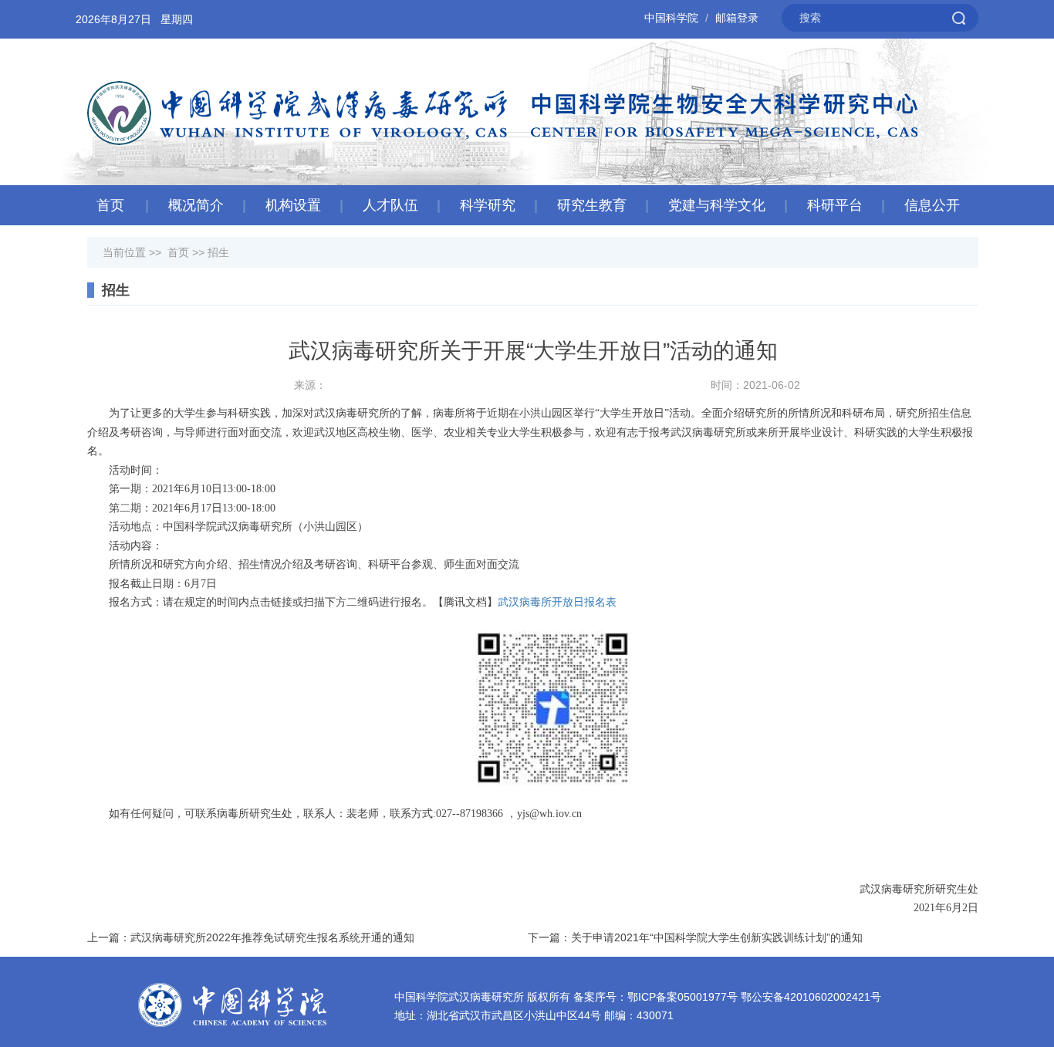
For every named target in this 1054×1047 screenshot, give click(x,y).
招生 (218, 252)
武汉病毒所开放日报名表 (557, 602)
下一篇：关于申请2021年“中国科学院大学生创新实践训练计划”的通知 (695, 937)
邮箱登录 (736, 18)
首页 (110, 205)
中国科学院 (671, 18)
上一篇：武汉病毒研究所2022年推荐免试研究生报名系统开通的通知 (250, 937)
